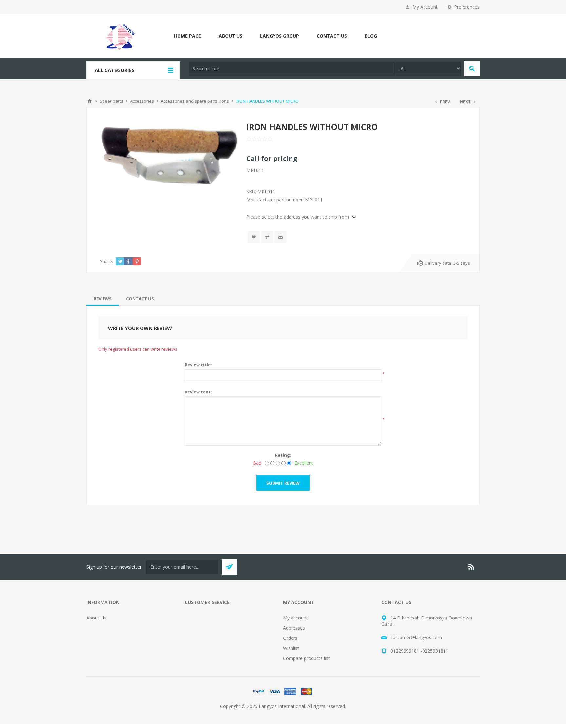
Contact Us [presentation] (140, 299)
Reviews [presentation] (103, 299)
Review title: (198, 365)
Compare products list (306, 658)
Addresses (294, 628)
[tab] (102, 299)
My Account (425, 7)
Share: (106, 261)
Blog (371, 36)
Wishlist (291, 648)
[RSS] (471, 567)
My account (295, 618)
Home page (187, 36)
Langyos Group (279, 36)
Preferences (467, 7)
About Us (230, 36)
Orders (290, 638)
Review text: (198, 392)
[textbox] (292, 69)
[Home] (89, 101)
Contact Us (332, 36)
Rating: (283, 455)
